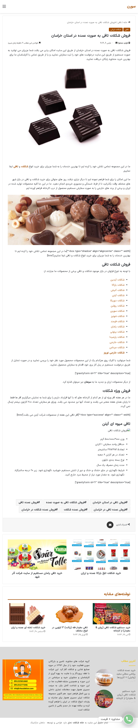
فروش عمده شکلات (75, 510)
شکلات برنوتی (117, 332)
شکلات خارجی (117, 342)
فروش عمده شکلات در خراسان (39, 510)
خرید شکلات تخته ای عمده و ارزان (28, 627)
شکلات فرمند (117, 321)
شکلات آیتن (118, 295)
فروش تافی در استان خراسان (109, 502)
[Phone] (128, 719)
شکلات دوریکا (117, 301)
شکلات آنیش (117, 290)
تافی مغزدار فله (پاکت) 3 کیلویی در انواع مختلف (70, 629)
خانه (125, 22)
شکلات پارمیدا (117, 337)
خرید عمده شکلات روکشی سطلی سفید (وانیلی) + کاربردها (125, 674)
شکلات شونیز (117, 316)
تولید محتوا (123, 43)
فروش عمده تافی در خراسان (110, 510)
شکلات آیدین (117, 280)
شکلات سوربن (117, 311)
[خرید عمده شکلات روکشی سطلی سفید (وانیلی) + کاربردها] (104, 678)
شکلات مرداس (116, 348)
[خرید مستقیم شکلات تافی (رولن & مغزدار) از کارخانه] (111, 613)
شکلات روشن (117, 306)
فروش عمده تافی (28, 502)
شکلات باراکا (118, 285)
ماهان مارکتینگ (37, 722)
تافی (119, 22)
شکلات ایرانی (116, 29)
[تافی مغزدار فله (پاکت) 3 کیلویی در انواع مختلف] (69, 613)
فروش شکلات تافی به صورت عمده (65, 502)
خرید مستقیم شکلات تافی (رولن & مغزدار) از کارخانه (113, 629)
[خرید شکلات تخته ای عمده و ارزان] (26, 613)
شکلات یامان (117, 327)
